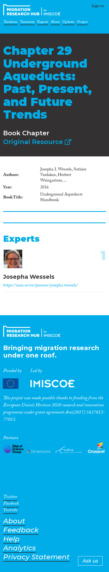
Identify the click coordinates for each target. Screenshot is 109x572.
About (55, 22)
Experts (42, 22)
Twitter (10, 498)
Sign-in (98, 6)
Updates (68, 22)
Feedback (21, 530)
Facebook (11, 504)
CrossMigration (32, 9)
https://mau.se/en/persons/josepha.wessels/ (40, 285)
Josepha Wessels (28, 276)
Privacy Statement (36, 557)
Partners (43, 383)
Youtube (10, 511)
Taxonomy (27, 22)
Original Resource (34, 142)
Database (10, 22)
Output (82, 22)
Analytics (19, 548)
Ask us (90, 561)
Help (11, 539)
